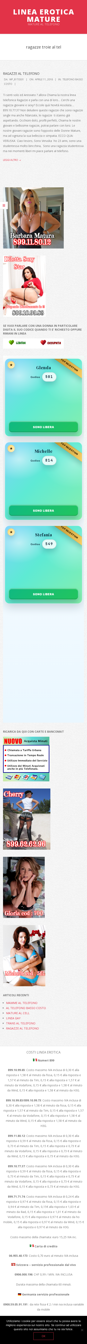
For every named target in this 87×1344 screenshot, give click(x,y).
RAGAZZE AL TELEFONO (21, 73)
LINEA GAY (13, 1018)
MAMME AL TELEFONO (21, 1003)
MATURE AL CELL (18, 1013)
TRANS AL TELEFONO (20, 1023)
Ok (43, 1336)
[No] (82, 1330)
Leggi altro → (12, 160)
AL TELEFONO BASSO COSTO (26, 1008)
